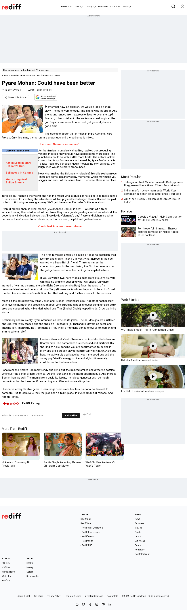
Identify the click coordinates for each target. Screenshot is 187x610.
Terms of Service (72, 596)
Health (29, 563)
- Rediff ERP (86, 545)
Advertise (38, 596)
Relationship (32, 576)
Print (89, 414)
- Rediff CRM (87, 541)
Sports (138, 532)
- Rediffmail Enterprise (92, 528)
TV (119, 6)
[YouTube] (103, 604)
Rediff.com (135, 596)
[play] (153, 315)
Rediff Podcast (142, 554)
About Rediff (24, 596)
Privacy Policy (53, 596)
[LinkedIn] (109, 604)
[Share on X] (83, 604)
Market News (8, 572)
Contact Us (112, 596)
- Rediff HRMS (87, 536)
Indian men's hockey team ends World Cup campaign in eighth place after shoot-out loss (152, 192)
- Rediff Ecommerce (90, 532)
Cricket (138, 536)
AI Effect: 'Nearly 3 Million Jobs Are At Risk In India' (152, 200)
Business (139, 523)
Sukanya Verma (13, 90)
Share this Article (17, 97)
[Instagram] (96, 604)
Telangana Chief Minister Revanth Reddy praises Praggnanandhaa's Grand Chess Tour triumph (153, 183)
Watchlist (7, 576)
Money (89, 6)
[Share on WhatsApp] (77, 604)
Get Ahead (140, 541)
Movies (15, 75)
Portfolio (6, 580)
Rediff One (86, 523)
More (125, 6)
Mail (70, 6)
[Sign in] (182, 7)
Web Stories (130, 300)
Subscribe (71, 415)
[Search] (173, 7)
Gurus (114, 6)
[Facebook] (90, 604)
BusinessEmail (104, 6)
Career (29, 572)
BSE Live (6, 563)
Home (64, 6)
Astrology (140, 549)
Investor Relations (94, 596)
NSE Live (6, 567)
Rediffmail (86, 519)
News (77, 6)
